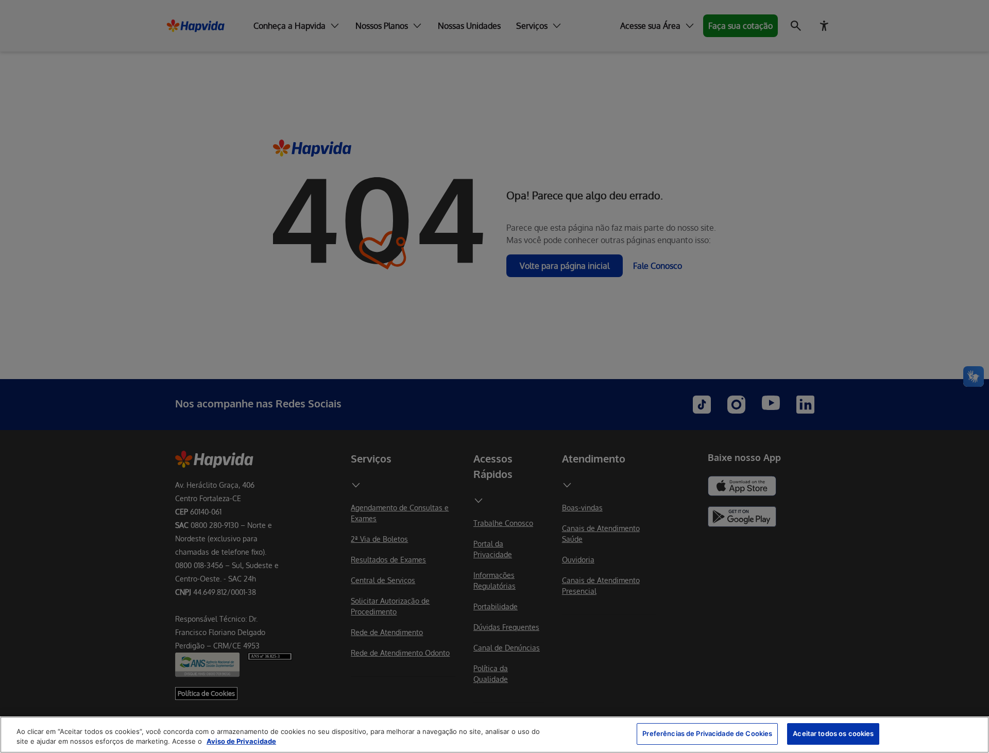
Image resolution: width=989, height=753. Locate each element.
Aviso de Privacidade (241, 742)
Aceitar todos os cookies (833, 733)
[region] (494, 734)
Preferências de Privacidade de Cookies (707, 733)
